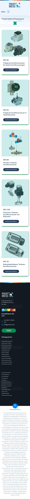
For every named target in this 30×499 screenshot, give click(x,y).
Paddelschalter (5, 354)
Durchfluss (4, 380)
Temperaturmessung (7, 364)
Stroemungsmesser (6, 360)
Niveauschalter (5, 352)
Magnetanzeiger (5, 351)
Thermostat (4, 391)
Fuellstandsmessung (7, 341)
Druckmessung (5, 374)
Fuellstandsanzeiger (7, 347)
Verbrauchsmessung (7, 395)
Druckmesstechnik (6, 372)
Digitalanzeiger (5, 393)
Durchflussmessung (6, 384)
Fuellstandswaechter (7, 345)
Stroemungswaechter (7, 362)
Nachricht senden (8, 331)
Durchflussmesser (6, 382)
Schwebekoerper (6, 356)
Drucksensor (5, 378)
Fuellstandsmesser (6, 389)
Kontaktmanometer (6, 349)
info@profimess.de (9, 325)
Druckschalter (5, 376)
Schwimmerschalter (6, 358)
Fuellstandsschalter (6, 343)
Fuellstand (4, 387)
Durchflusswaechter (7, 386)
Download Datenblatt (11, 69)
